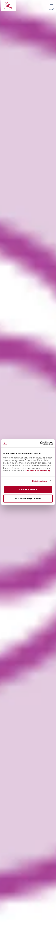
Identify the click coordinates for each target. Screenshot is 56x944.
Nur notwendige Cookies (28, 498)
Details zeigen (39, 481)
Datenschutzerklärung (37, 470)
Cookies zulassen (28, 489)
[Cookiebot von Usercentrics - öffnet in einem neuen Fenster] (40, 443)
